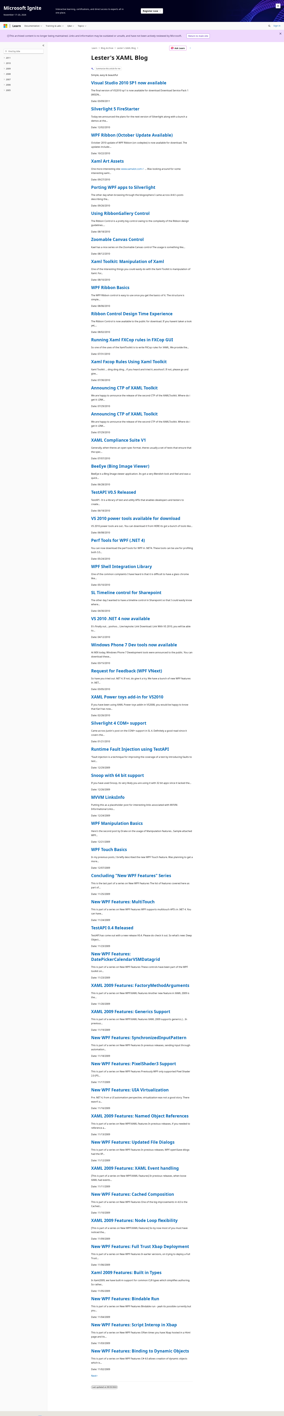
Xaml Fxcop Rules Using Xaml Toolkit (129, 361)
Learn (94, 48)
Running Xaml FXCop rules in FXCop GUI (132, 339)
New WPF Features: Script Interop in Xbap (134, 1324)
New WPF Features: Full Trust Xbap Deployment (140, 1246)
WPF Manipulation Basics (117, 823)
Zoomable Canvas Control (117, 239)
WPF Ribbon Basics (110, 287)
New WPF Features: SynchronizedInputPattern (138, 1037)
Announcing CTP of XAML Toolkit (124, 388)
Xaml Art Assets (107, 161)
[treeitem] (24, 58)
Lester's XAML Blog (126, 48)
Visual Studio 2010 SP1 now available (128, 83)
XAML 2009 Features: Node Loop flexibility (134, 1220)
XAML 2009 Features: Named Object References (140, 1116)
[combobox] (24, 51)
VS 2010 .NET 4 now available (120, 618)
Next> (94, 1375)
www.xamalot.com (131, 169)
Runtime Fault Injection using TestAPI (130, 749)
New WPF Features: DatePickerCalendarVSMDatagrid (125, 956)
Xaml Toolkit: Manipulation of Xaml (127, 261)
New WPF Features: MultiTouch (123, 901)
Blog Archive (107, 48)
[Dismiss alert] (278, 6)
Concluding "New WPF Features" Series (131, 875)
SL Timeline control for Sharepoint (126, 592)
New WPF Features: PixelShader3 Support (133, 1063)
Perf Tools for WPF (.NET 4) (118, 540)
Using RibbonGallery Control (120, 213)
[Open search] (269, 26)
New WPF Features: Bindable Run (125, 1298)
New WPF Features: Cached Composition (132, 1194)
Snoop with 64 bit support (117, 775)
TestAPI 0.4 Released (112, 928)
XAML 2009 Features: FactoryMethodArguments (140, 985)
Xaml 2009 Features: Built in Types (126, 1272)
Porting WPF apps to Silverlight (123, 187)
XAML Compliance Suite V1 (118, 440)
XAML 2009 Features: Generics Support (130, 1011)
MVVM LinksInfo (108, 797)
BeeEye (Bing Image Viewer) (120, 466)
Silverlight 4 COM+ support (118, 723)
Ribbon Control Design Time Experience (132, 313)
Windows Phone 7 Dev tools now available (134, 645)
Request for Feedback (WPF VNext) (126, 671)
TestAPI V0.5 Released (113, 492)
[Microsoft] (5, 26)
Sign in (276, 25)
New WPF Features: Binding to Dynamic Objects (140, 1351)
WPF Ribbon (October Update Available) (132, 135)
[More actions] (190, 48)
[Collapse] (43, 45)
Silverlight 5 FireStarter (115, 109)
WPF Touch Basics (109, 849)
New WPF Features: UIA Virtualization (130, 1090)
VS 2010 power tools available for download (135, 518)
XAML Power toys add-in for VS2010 (127, 697)
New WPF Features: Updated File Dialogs (133, 1142)
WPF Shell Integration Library (121, 566)
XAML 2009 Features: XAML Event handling (135, 1168)
